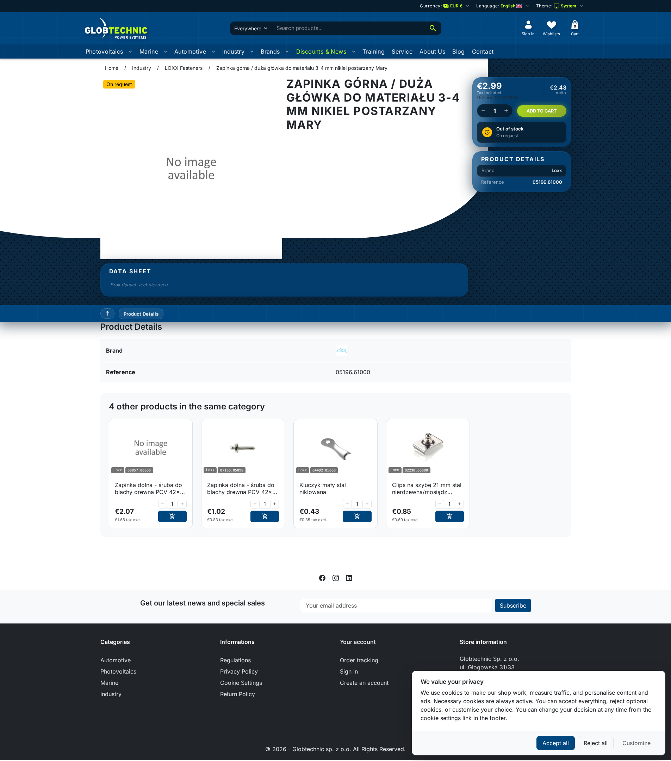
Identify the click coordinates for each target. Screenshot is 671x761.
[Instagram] (336, 577)
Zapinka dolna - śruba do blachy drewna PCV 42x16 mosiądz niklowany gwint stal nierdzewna (242, 488)
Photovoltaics (104, 51)
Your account (358, 641)
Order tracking (359, 660)
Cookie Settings (241, 682)
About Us (432, 51)
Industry (233, 51)
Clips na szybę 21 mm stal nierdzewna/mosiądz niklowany (426, 488)
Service (402, 51)
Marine (148, 51)
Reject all (596, 743)
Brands (270, 51)
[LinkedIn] (349, 577)
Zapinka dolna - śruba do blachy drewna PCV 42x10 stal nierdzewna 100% (150, 488)
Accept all (555, 743)
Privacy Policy (239, 671)
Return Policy (237, 694)
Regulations (235, 660)
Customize (636, 743)
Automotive (190, 51)
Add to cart (542, 111)
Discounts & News (321, 51)
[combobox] (348, 28)
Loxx (557, 170)
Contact (483, 51)
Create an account (364, 682)
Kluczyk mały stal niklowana (322, 488)
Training (373, 51)
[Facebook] (322, 577)
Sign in (349, 671)
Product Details (141, 314)
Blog (458, 51)
